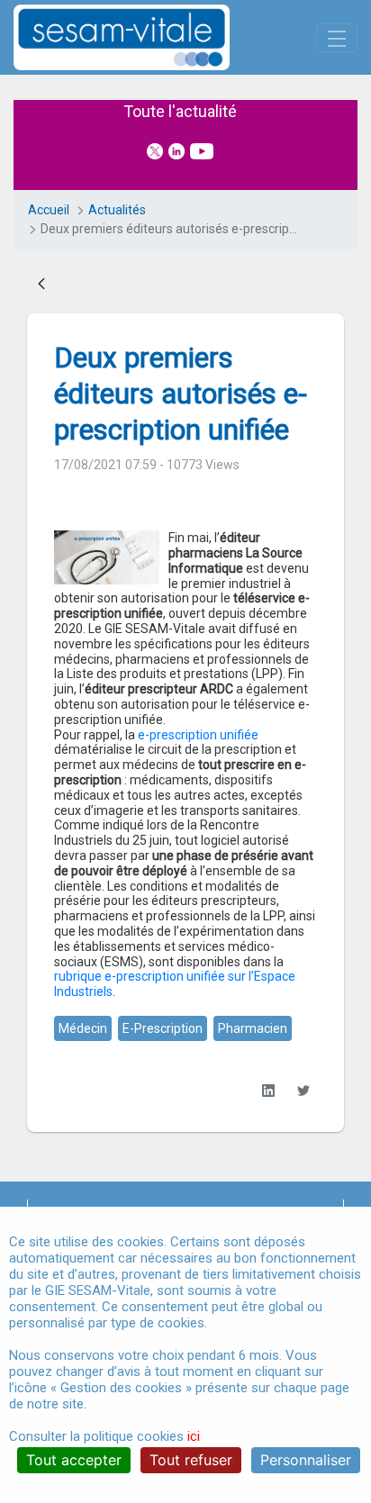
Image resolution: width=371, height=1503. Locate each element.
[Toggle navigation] (336, 37)
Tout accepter (74, 1460)
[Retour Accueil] (153, 37)
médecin (83, 1028)
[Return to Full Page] (41, 284)
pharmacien (252, 1028)
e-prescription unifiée (198, 735)
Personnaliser (305, 1460)
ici (193, 1436)
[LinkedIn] (268, 1091)
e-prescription (162, 1028)
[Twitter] (303, 1091)
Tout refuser (190, 1460)
